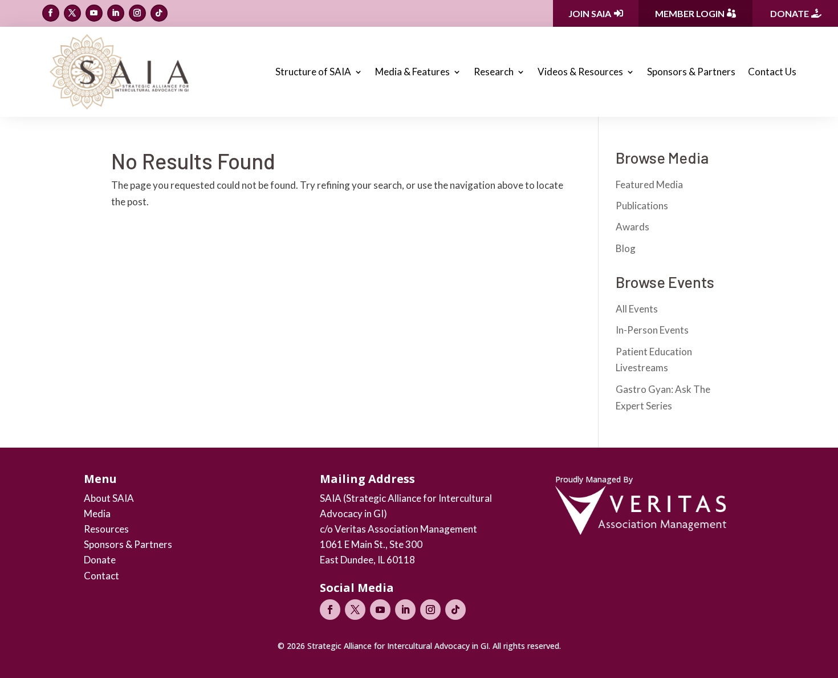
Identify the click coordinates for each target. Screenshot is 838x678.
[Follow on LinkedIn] (115, 13)
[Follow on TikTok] (159, 13)
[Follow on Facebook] (50, 13)
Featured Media (649, 184)
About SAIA (109, 498)
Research (494, 72)
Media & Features (412, 72)
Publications (642, 206)
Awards (632, 227)
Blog (626, 248)
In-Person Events (652, 330)
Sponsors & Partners (691, 72)
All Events (637, 309)
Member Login (690, 13)
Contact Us (772, 72)
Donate (789, 13)
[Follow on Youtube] (94, 13)
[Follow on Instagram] (137, 13)
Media (97, 513)
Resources (106, 529)
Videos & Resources (580, 72)
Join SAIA (589, 13)
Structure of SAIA (313, 72)
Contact (101, 576)
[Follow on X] (72, 13)
